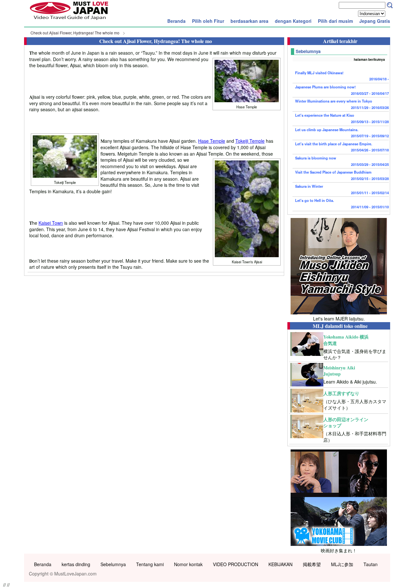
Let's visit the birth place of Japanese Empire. (342, 147)
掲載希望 (312, 564)
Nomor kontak (188, 564)
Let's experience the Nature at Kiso (342, 118)
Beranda (176, 21)
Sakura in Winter (342, 189)
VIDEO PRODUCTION (235, 564)
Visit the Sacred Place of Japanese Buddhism (342, 175)
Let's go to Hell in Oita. (342, 203)
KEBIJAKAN (280, 564)
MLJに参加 (342, 564)
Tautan (370, 564)
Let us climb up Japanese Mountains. (342, 133)
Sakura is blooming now (342, 161)
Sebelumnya (113, 564)
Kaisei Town (51, 223)
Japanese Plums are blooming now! (342, 90)
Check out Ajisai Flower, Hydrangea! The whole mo (75, 32)
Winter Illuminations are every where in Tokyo (342, 104)
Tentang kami (150, 564)
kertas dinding (76, 564)
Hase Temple (211, 141)
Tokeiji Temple (250, 141)
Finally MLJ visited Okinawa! (342, 76)
